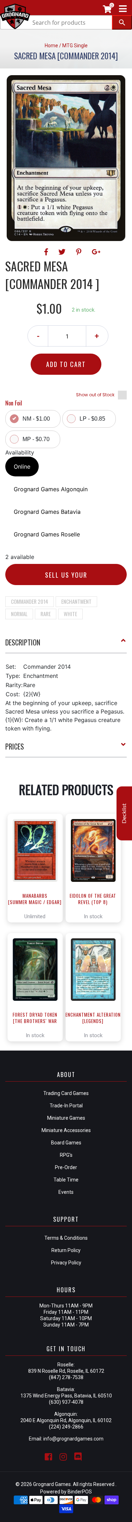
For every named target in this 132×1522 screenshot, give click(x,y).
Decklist (124, 813)
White (70, 614)
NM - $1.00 (36, 419)
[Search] (122, 22)
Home (51, 45)
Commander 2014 (29, 601)
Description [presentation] (22, 642)
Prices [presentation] (14, 746)
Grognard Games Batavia (47, 511)
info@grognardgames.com (73, 1439)
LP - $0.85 (92, 419)
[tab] (66, 645)
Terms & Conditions (66, 1238)
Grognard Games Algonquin (51, 489)
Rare (45, 614)
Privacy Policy (66, 1262)
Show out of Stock (95, 395)
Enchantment (76, 601)
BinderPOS (80, 1491)
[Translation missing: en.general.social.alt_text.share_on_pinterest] (79, 252)
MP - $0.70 (36, 439)
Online (22, 466)
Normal (19, 614)
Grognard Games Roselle (47, 534)
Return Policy (66, 1250)
